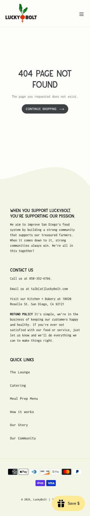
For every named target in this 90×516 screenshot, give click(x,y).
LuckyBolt (40, 499)
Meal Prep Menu (24, 398)
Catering (18, 385)
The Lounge (20, 372)
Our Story (19, 425)
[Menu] (81, 13)
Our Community (23, 438)
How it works (22, 412)
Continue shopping (41, 109)
